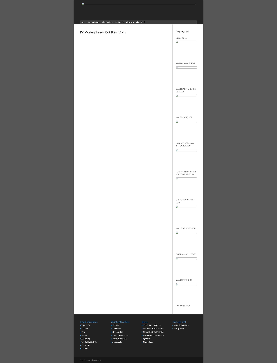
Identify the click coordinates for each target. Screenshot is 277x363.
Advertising (130, 22)
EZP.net (98, 360)
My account (86, 325)
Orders (84, 335)
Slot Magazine (117, 332)
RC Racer (115, 325)
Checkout (85, 329)
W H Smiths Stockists (89, 342)
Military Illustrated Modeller (153, 332)
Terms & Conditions (181, 325)
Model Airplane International (153, 335)
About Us (139, 22)
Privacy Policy (179, 329)
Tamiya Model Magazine (152, 325)
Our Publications (94, 22)
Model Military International (153, 329)
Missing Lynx (148, 342)
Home (83, 22)
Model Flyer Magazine (120, 335)
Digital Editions (107, 22)
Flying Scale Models (119, 339)
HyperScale (147, 339)
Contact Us (119, 22)
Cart (83, 332)
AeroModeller (117, 342)
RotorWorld (116, 329)
